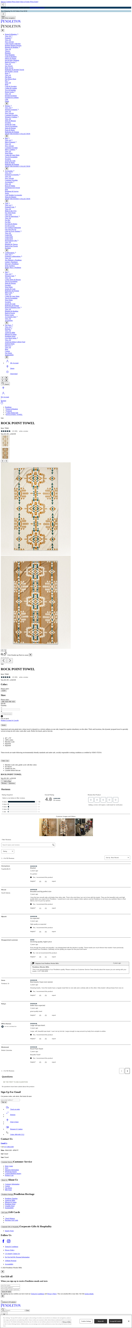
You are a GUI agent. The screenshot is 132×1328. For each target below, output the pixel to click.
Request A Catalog (16, 1129)
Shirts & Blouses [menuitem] (10, 121)
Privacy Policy (9, 1250)
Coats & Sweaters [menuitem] (11, 86)
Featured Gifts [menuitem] (10, 207)
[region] (66, 1321)
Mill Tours (8, 1190)
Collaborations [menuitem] (10, 253)
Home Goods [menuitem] (9, 92)
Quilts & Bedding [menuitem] (10, 57)
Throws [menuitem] (7, 51)
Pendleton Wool (10, 1204)
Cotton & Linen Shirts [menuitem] (12, 155)
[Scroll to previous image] (2, 650)
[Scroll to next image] (5, 650)
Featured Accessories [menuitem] (12, 174)
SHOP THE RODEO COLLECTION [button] (17, 134)
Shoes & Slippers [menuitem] (10, 197)
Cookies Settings (86, 1321)
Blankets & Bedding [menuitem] (12, 47)
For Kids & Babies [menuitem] (11, 224)
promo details (89, 1294)
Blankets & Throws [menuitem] (11, 244)
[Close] (2, 30)
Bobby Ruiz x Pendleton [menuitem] (13, 267)
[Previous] (3, 5)
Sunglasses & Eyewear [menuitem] (12, 188)
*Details (41, 7)
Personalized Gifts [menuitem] (11, 240)
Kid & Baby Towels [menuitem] (11, 71)
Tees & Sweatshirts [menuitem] (11, 126)
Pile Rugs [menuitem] (8, 77)
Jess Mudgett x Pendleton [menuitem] (13, 260)
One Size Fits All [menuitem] (10, 229)
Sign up (4, 1102)
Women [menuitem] (7, 106)
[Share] (4, 657)
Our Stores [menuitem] (8, 353)
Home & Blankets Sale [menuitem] (12, 307)
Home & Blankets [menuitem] (11, 34)
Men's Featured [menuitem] (10, 142)
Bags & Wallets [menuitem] (10, 186)
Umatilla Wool (9, 1206)
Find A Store (14, 1122)
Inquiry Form (9, 1231)
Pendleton (8, 407)
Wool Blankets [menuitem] (10, 55)
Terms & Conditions (11, 1246)
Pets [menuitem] (6, 81)
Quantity (3, 705)
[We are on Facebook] (3, 1243)
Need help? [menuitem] (14, 374)
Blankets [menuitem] (8, 53)
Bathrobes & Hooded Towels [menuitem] (14, 70)
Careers (7, 1186)
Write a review (23, 431)
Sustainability (9, 1208)
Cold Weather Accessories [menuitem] (13, 195)
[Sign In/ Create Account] (3, 395)
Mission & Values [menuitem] (10, 334)
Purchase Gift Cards (11, 1220)
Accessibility (9, 1264)
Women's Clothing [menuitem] (11, 117)
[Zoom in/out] (8, 657)
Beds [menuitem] (6, 84)
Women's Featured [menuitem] (11, 109)
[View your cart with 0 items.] (2, 403)
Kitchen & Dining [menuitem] (11, 96)
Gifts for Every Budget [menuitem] (12, 231)
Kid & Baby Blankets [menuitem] (12, 60)
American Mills (10, 1200)
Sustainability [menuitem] (9, 355)
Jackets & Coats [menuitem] (10, 124)
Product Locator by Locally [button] (10, 720)
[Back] (2, 377)
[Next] (3, 14)
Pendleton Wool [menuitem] (10, 336)
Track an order (15, 1109)
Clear (27, 1310)
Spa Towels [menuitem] (9, 66)
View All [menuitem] (8, 36)
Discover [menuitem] (8, 345)
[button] (66, 441)
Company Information (12, 1184)
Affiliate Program (10, 1261)
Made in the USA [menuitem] (10, 211)
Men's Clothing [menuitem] (10, 149)
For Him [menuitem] (8, 222)
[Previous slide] (4, 660)
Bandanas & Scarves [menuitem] (11, 191)
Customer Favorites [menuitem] (11, 115)
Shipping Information (12, 1170)
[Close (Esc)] (1, 657)
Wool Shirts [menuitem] (9, 153)
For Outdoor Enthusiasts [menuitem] (13, 227)
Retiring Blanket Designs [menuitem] (13, 45)
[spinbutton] (10, 709)
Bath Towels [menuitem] (9, 68)
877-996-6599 (9, 1147)
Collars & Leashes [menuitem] (11, 88)
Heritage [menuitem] (8, 329)
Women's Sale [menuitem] (10, 276)
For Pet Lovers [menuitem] (10, 226)
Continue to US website (9, 1302)
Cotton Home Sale (12, 413)
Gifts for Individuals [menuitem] (11, 216)
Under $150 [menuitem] (9, 239)
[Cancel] (4, 1314)
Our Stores (8, 1188)
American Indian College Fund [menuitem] (15, 342)
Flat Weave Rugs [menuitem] (10, 79)
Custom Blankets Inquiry (13, 1173)
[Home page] (66, 21)
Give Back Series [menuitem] (11, 338)
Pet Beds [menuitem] (8, 248)
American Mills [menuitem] (10, 332)
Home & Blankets (12, 409)
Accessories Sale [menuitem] (10, 317)
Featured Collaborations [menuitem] (13, 256)
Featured (9, 411)
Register (3, 401)
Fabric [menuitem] (7, 101)
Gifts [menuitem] (6, 99)
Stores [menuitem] (12, 368)
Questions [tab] (12, 783)
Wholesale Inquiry (11, 1172)
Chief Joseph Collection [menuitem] (13, 43)
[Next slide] (10, 660)
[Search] (3, 1310)
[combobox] (15, 1310)
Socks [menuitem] (7, 193)
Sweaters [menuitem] (8, 122)
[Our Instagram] (8, 1243)
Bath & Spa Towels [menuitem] (11, 246)
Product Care (9, 1175)
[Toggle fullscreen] (6, 657)
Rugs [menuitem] (7, 73)
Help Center (9, 1166)
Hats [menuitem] (6, 189)
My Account (5, 397)
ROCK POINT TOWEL (14, 414)
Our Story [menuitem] (8, 325)
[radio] (4, 691)
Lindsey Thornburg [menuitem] (11, 262)
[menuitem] (7, 272)
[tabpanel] (66, 929)
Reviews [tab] (4, 783)
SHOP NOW (34, 7)
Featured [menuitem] (8, 38)
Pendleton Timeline (11, 1198)
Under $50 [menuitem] (8, 235)
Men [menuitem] (6, 138)
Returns (12, 1115)
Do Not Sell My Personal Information (17, 1257)
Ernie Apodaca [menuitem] (10, 266)
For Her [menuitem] (7, 220)
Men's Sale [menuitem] (8, 292)
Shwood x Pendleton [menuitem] (12, 264)
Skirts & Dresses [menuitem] (10, 128)
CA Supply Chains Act (12, 1253)
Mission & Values (10, 1202)
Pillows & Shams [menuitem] (10, 58)
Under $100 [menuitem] (9, 237)
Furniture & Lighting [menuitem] (12, 97)
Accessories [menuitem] (9, 171)
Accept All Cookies (115, 1321)
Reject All (101, 1321)
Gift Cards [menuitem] (8, 214)
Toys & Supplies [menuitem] (10, 90)
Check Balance (10, 1218)
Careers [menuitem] (7, 351)
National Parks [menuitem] (10, 344)
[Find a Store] (3, 390)
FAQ (6, 1168)
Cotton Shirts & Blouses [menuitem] (13, 279)
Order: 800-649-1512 (17, 1134)
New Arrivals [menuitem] (9, 42)
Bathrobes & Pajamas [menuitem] (12, 132)
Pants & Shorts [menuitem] (10, 130)
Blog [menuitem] (6, 349)
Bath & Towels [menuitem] (10, 62)
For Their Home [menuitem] (10, 213)
